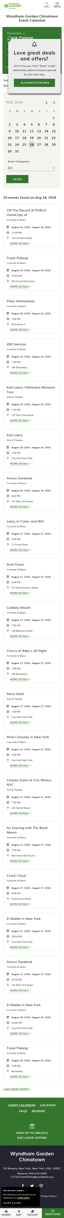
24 (17, 144)
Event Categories (18, 161)
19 (32, 137)
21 (46, 137)
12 (32, 130)
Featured (15, 33)
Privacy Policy (48, 1196)
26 (32, 144)
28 (46, 144)
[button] (53, 1213)
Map (19, 1214)
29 (54, 144)
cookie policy (23, 1198)
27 (39, 144)
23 (9, 144)
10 (17, 130)
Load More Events (16, 1089)
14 (46, 130)
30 (9, 151)
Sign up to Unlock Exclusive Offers (32, 1132)
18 (24, 137)
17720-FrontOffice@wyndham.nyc (32, 1177)
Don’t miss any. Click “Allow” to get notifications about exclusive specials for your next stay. (34, 70)
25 (24, 144)
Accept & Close (12, 1202)
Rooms (6, 1214)
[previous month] (46, 102)
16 (9, 137)
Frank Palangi (20, 37)
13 (39, 130)
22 (54, 137)
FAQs (23, 1111)
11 (24, 130)
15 (54, 130)
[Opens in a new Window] (23, 1186)
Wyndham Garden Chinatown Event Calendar (32, 18)
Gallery (32, 1214)
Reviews (38, 1111)
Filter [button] (17, 179)
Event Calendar (22, 1105)
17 (17, 137)
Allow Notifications (35, 82)
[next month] (54, 102)
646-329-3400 (38, 1173)
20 (39, 137)
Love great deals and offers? (34, 55)
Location (48, 1105)
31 (17, 151)
